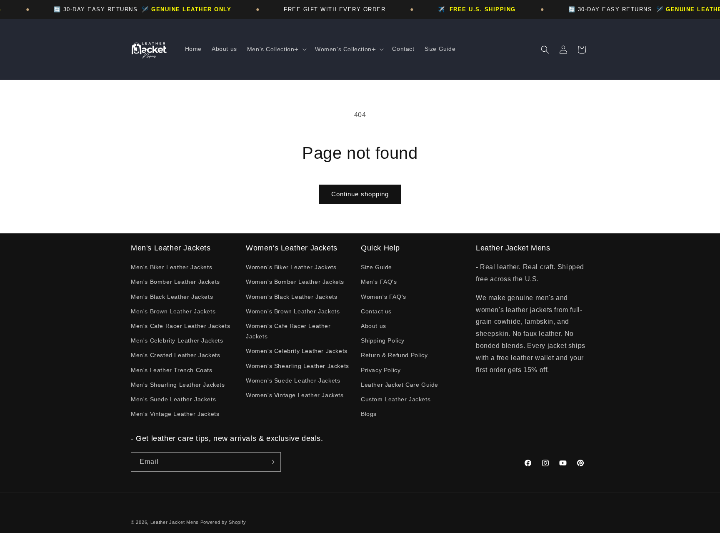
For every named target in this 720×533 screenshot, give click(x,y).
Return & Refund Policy (394, 355)
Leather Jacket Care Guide (399, 384)
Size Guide (376, 267)
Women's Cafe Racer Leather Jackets (288, 331)
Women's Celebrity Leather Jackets (297, 351)
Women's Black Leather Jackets (291, 296)
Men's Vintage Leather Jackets (175, 413)
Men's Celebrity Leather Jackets (177, 340)
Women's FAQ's (383, 296)
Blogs (369, 413)
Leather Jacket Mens (174, 522)
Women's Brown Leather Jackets (293, 311)
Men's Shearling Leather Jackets (178, 384)
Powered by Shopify (223, 522)
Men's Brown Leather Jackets (173, 311)
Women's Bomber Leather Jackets (295, 281)
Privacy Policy (380, 370)
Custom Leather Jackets (395, 399)
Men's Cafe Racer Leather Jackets (180, 326)
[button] (276, 49)
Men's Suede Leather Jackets (173, 399)
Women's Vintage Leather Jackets (295, 395)
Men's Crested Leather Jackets (175, 355)
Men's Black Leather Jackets (172, 296)
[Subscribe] (271, 462)
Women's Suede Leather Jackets (293, 380)
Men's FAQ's (379, 281)
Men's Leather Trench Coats (171, 370)
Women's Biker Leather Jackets (291, 267)
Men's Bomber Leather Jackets (175, 281)
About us (373, 326)
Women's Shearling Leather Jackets (297, 366)
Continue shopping (360, 194)
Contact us (376, 311)
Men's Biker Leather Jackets (171, 267)
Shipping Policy (383, 340)
